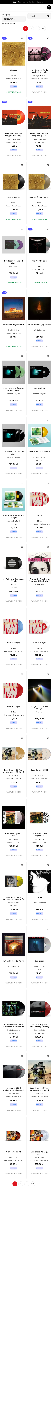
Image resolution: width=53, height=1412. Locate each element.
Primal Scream (13, 1157)
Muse (39, 266)
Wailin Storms (39, 330)
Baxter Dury (39, 584)
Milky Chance (13, 266)
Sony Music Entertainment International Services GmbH (39, 525)
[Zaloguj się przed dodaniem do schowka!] (22, 38)
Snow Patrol (13, 775)
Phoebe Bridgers (13, 394)
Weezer (13, 76)
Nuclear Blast (14, 1033)
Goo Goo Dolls (39, 1030)
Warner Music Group (13, 79)
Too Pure (13, 588)
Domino (39, 460)
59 (43, 28)
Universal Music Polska (39, 79)
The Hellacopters (13, 1030)
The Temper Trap (39, 966)
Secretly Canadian (13, 842)
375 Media (13, 906)
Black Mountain (13, 966)
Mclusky (13, 584)
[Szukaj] (49, 7)
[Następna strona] (49, 28)
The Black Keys (13, 330)
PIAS (39, 969)
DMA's (39, 521)
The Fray (39, 712)
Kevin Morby (13, 839)
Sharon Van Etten (39, 903)
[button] (14, 19)
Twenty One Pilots (13, 139)
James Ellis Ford (39, 457)
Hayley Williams (14, 903)
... (37, 28)
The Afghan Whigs (39, 76)
